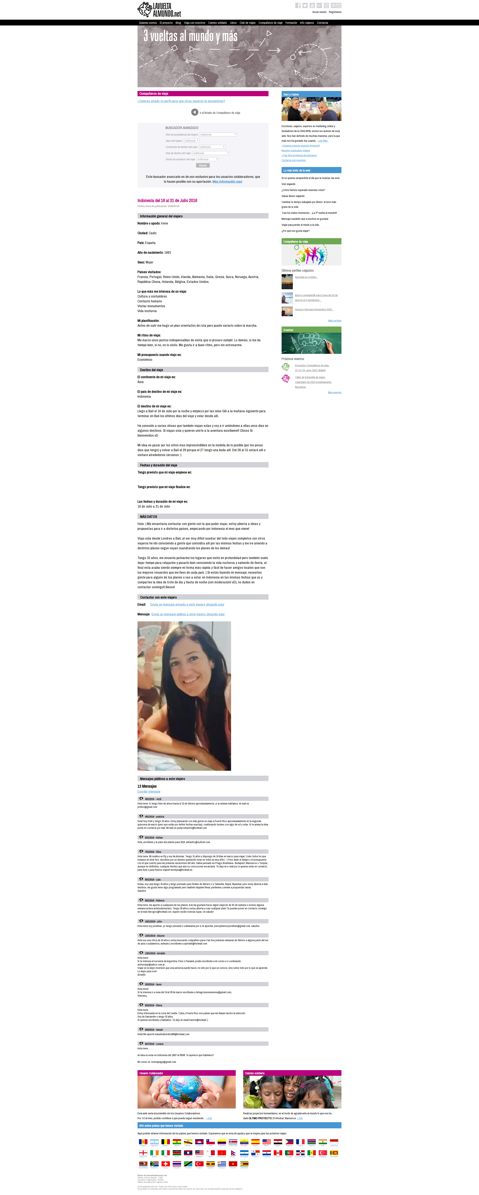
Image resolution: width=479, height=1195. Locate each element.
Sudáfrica (154, 1168)
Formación (291, 23)
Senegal (312, 1157)
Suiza (166, 1168)
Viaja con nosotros (194, 23)
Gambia (312, 1146)
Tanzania (188, 1168)
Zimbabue (244, 1168)
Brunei (188, 1146)
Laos (188, 1157)
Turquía (199, 1168)
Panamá (255, 1157)
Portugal (289, 1157)
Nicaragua (244, 1157)
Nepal (233, 1157)
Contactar (322, 23)
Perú (278, 1157)
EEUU (266, 1146)
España (255, 1146)
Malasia (199, 1157)
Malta (210, 1157)
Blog (178, 23)
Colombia (221, 1146)
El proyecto (166, 23)
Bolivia (176, 1146)
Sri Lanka (334, 1157)
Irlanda (154, 1157)
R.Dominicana (300, 1157)
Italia (165, 1157)
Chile (211, 1146)
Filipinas (289, 1146)
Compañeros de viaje (271, 23)
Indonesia (334, 1146)
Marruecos (222, 1157)
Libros (233, 23)
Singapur (322, 1157)
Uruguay (222, 1168)
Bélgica (165, 1146)
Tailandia (176, 1168)
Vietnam (233, 1168)
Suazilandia (143, 1168)
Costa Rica (233, 1146)
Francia (300, 1146)
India (323, 1146)
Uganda (210, 1168)
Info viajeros (307, 23)
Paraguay (266, 1157)
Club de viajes (248, 23)
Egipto (277, 1146)
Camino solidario (217, 23)
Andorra (143, 1146)
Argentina (154, 1146)
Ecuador (244, 1146)
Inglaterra (143, 1157)
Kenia (177, 1157)
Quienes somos (148, 23)
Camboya (199, 1146)
